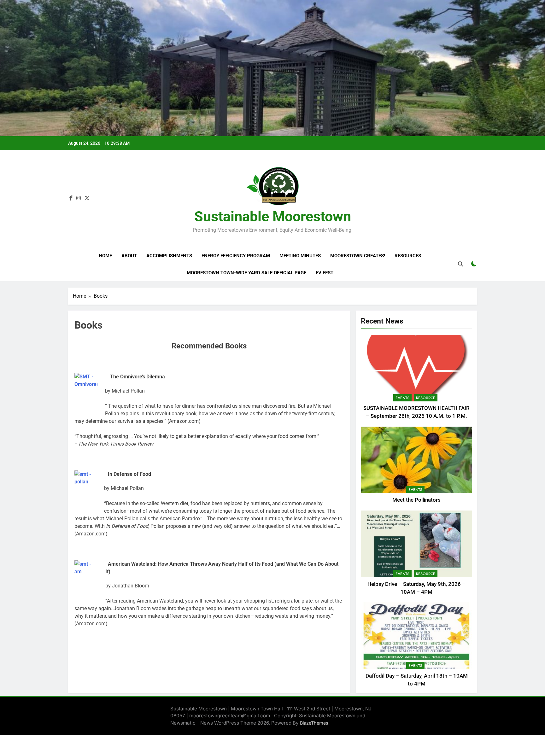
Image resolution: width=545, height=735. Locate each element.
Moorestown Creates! (357, 256)
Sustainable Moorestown (272, 216)
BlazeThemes (314, 723)
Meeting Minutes (300, 256)
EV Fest (324, 273)
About (129, 256)
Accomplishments (169, 256)
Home (105, 256)
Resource (425, 398)
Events (402, 398)
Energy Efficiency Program (236, 256)
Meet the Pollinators (416, 500)
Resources (408, 256)
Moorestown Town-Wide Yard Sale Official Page (246, 273)
